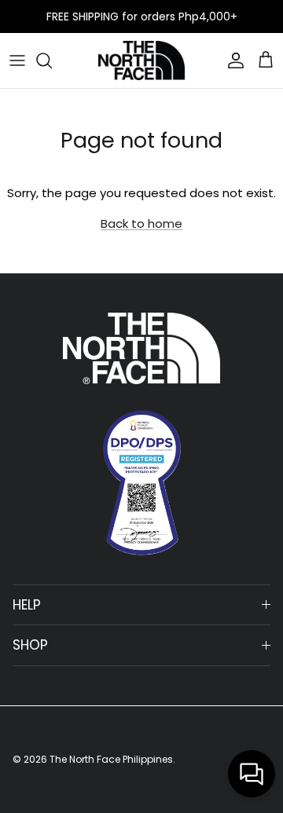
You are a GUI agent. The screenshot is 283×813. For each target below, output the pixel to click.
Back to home (141, 223)
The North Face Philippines (111, 759)
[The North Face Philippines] (141, 60)
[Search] (52, 60)
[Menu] (17, 60)
